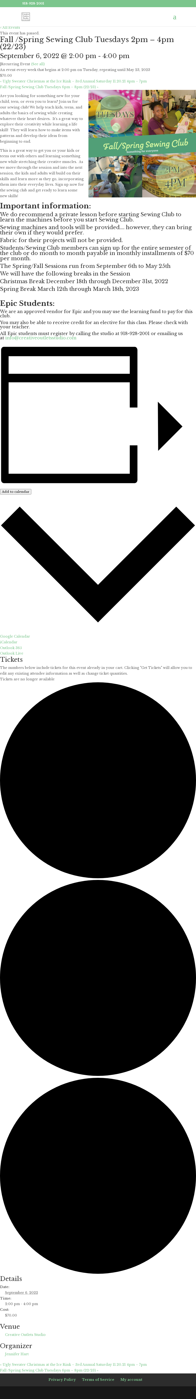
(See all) (38, 64)
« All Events (10, 27)
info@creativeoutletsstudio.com (40, 338)
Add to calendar (15, 492)
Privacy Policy (62, 1379)
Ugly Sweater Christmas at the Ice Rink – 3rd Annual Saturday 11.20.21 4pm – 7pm (73, 81)
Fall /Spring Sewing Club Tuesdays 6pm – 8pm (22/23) (49, 87)
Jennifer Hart (17, 1354)
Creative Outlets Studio (25, 1335)
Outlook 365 (11, 648)
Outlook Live (11, 653)
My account (131, 1379)
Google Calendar (15, 636)
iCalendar (8, 642)
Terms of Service (98, 1379)
